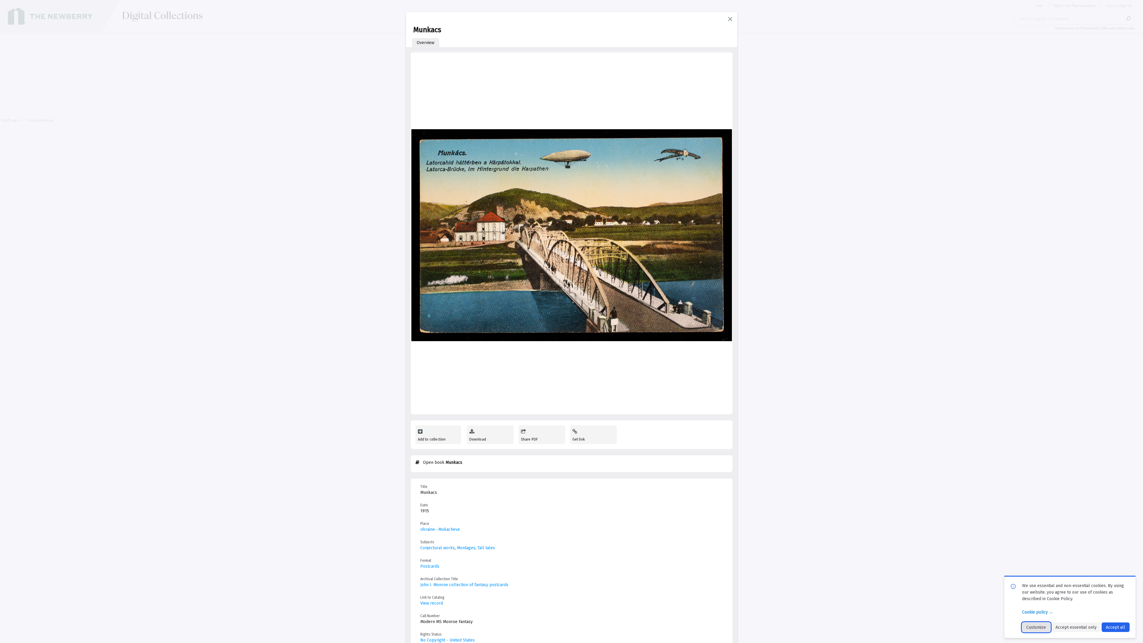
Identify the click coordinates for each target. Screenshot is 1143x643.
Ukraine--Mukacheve (440, 529)
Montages (466, 547)
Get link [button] (578, 439)
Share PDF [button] (529, 439)
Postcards (429, 566)
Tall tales (486, 547)
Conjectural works (437, 547)
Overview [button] (425, 42)
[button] (730, 19)
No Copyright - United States (447, 640)
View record (431, 603)
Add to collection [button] (432, 439)
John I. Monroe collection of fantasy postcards (464, 584)
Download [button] (477, 439)
